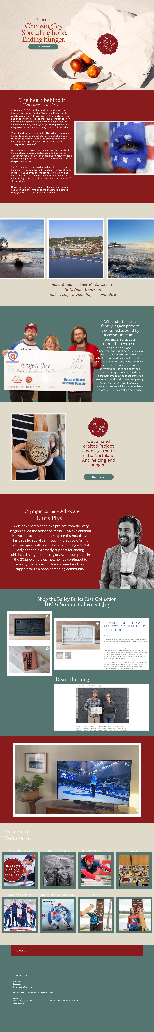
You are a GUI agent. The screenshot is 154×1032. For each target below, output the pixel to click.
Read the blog (72, 679)
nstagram (18, 981)
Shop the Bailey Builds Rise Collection (77, 599)
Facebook (17, 984)
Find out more (98, 477)
